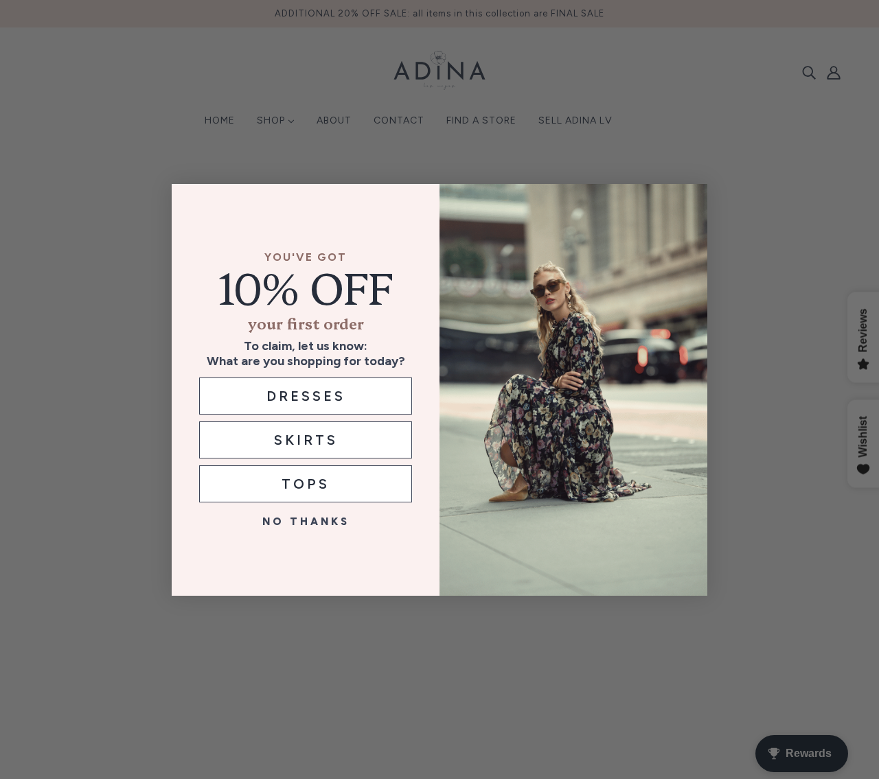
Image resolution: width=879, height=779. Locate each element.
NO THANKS (306, 521)
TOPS (306, 484)
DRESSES (305, 396)
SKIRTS (306, 440)
